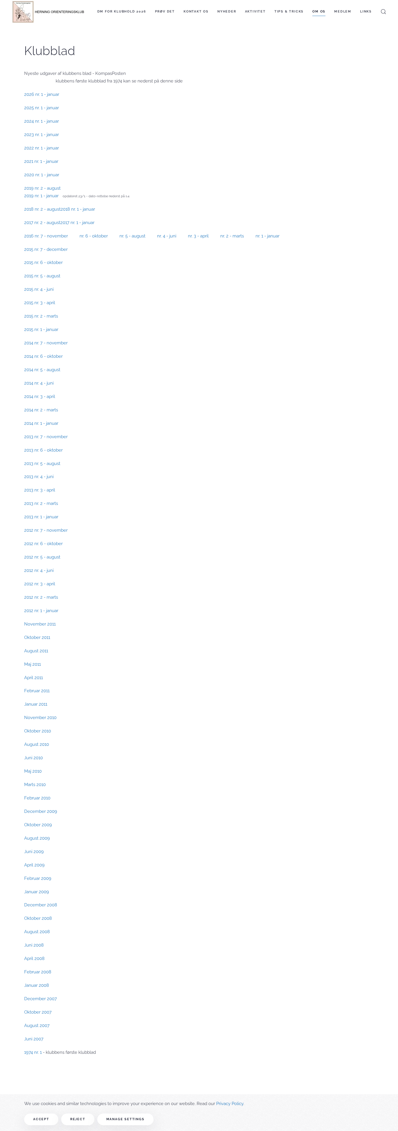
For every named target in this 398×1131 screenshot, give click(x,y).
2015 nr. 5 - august (42, 276)
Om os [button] (318, 11)
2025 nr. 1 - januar (41, 107)
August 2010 (36, 744)
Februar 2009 (37, 878)
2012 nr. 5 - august (42, 557)
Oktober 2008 (38, 918)
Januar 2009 (36, 891)
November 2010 (40, 717)
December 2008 (40, 905)
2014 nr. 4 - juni (39, 383)
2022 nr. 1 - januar (41, 148)
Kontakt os (196, 11)
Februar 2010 (37, 798)
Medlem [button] (342, 11)
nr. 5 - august (132, 236)
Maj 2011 (32, 664)
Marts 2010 (35, 784)
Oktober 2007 (38, 1012)
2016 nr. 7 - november (46, 236)
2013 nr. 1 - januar (41, 516)
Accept (41, 1119)
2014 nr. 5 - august (42, 369)
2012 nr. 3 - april (39, 583)
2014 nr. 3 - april (39, 396)
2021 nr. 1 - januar (41, 161)
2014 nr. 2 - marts (41, 410)
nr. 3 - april (198, 236)
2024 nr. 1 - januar (41, 121)
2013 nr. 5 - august (42, 463)
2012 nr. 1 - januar (41, 610)
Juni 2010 (33, 757)
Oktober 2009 (38, 824)
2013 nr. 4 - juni (39, 476)
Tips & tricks (289, 11)
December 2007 (40, 998)
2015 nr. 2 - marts (41, 316)
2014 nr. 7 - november (46, 343)
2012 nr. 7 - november (46, 530)
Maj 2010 (33, 771)
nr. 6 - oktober (94, 236)
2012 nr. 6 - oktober (43, 543)
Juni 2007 (33, 1039)
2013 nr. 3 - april (39, 490)
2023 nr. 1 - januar (41, 134)
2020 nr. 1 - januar (41, 174)
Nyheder (226, 11)
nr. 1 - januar (267, 236)
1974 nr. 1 (33, 1052)
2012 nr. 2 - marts (41, 597)
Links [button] (366, 11)
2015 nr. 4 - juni (39, 289)
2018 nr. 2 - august (42, 209)
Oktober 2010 (37, 731)
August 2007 (37, 1025)
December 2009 (40, 811)
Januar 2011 (35, 704)
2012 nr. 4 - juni (39, 570)
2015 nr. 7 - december (46, 249)
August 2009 (37, 838)
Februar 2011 (37, 690)
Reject (77, 1119)
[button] (383, 11)
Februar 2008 (37, 972)
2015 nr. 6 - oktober (43, 262)
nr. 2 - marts (232, 236)
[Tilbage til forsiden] (48, 11)
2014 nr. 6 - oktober (43, 356)
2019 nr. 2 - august (42, 188)
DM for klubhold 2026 (121, 11)
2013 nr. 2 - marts (41, 503)
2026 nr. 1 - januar (41, 94)
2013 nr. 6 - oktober (43, 450)
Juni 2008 (34, 945)
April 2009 (34, 865)
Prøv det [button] (165, 11)
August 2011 (36, 650)
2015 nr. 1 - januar (41, 329)
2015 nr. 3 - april (39, 302)
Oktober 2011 (37, 637)
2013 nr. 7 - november (46, 436)
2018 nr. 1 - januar (78, 209)
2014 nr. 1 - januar (41, 423)
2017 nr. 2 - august (42, 222)
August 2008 (37, 931)
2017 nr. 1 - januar (77, 222)
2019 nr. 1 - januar (42, 195)
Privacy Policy (229, 1103)
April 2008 (34, 958)
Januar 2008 (36, 985)
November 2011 (40, 624)
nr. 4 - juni (166, 236)
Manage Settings (125, 1119)
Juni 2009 (34, 851)
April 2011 (33, 677)
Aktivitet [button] (255, 11)
